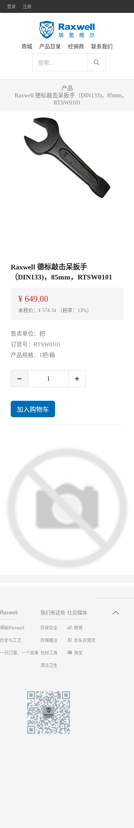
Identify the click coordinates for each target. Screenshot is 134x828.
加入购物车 (33, 409)
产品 (67, 88)
